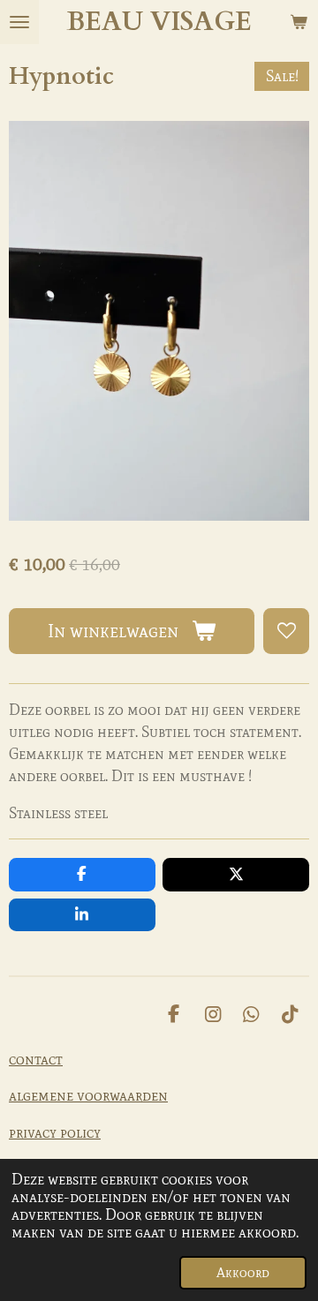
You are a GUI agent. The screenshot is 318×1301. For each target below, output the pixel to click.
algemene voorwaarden (88, 1095)
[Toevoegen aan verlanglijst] (286, 631)
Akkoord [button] (242, 1273)
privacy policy (55, 1132)
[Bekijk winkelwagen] (298, 22)
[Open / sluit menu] (19, 22)
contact (36, 1059)
